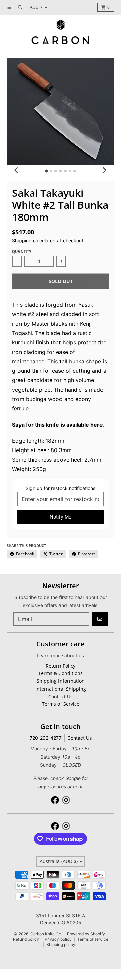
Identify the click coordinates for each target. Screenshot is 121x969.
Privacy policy (58, 939)
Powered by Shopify (86, 933)
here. (97, 424)
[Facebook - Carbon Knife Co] (55, 800)
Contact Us (79, 738)
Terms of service (92, 939)
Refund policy (26, 939)
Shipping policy (60, 944)
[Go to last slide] (17, 170)
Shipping (22, 240)
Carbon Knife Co (45, 933)
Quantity (21, 251)
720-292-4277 (46, 738)
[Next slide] (104, 170)
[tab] (46, 171)
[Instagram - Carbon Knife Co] (66, 800)
